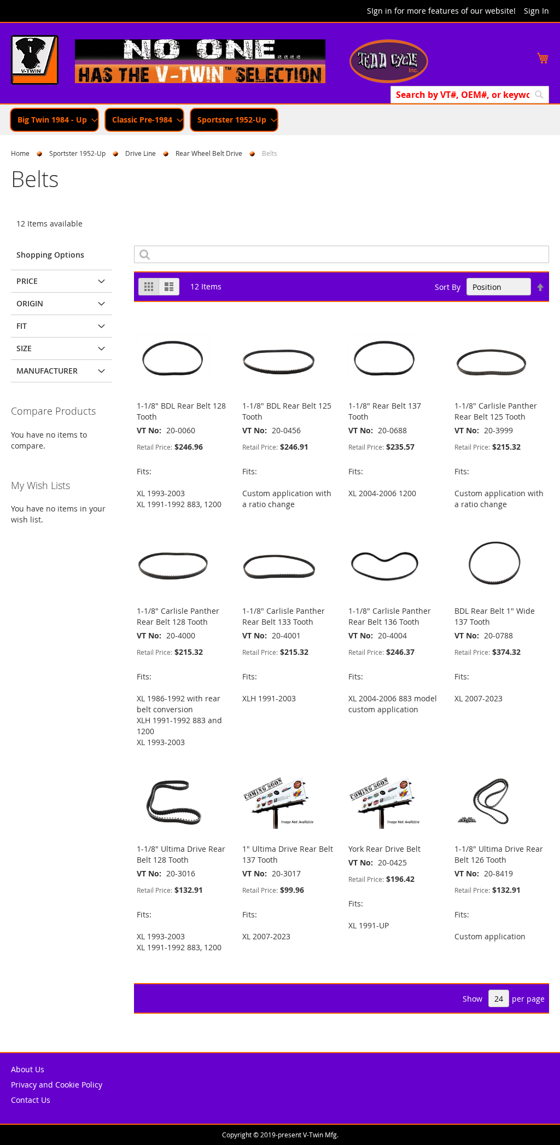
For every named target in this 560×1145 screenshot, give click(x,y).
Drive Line (140, 153)
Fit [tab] (21, 326)
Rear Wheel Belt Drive (209, 153)
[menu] (280, 119)
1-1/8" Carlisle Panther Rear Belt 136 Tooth (389, 616)
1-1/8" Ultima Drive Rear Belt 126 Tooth (498, 854)
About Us (27, 1069)
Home (20, 153)
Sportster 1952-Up (77, 153)
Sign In (536, 10)
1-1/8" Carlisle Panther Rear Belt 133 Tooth (283, 616)
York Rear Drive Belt (384, 849)
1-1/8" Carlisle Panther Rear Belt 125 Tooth (495, 411)
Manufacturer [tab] (47, 370)
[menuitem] (54, 120)
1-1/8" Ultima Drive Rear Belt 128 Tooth (181, 854)
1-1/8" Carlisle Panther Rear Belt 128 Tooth (178, 616)
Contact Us (30, 1100)
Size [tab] (24, 348)
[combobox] (469, 94)
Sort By (447, 287)
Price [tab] (27, 281)
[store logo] (35, 61)
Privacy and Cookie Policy (56, 1084)
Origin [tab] (29, 303)
